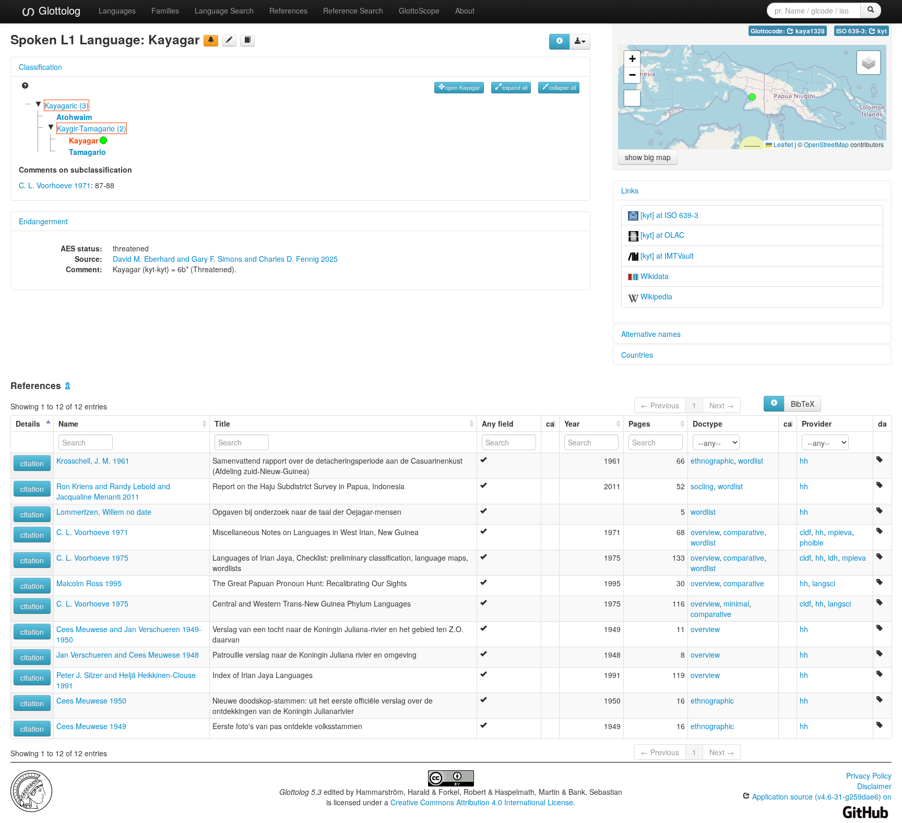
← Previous (660, 405)
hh (804, 460)
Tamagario (87, 152)
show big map (648, 157)
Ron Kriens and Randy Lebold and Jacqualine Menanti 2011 (113, 491)
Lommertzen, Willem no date (103, 511)
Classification (40, 67)
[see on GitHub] (229, 40)
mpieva (840, 532)
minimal (736, 603)
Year (571, 423)
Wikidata (653, 276)
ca (550, 423)
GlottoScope (419, 10)
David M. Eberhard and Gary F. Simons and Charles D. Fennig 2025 (225, 258)
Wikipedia (655, 296)
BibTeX (802, 403)
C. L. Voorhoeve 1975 (92, 557)
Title (222, 423)
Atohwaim (74, 117)
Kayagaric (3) (66, 105)
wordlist (750, 460)
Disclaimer (874, 786)
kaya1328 (809, 31)
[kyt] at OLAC (661, 234)
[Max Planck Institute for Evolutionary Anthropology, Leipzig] (31, 789)
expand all (514, 87)
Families (165, 10)
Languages (117, 10)
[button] (752, 97)
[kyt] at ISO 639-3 (668, 215)
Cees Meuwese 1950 (91, 700)
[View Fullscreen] (632, 98)
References (288, 10)
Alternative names (651, 334)
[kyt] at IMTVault (666, 255)
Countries (637, 354)
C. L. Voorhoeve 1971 (55, 185)
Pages (639, 423)
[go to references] (247, 40)
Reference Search (353, 10)
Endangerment (43, 221)
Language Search (224, 10)
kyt (881, 31)
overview (705, 532)
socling (702, 486)
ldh (833, 557)
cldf (805, 532)
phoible (812, 542)
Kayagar (83, 140)
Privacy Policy (869, 775)
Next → (721, 405)
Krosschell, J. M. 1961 (92, 460)
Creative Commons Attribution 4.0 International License (481, 802)
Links (629, 190)
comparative (743, 532)
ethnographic (712, 460)
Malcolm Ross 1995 (89, 583)
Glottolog (57, 10)
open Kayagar (462, 87)
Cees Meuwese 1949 (91, 726)
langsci (823, 583)
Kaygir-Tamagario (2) (91, 128)
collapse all (562, 87)
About (464, 10)
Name (68, 423)
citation (32, 463)
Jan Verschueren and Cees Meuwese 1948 (127, 654)
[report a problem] (211, 40)
